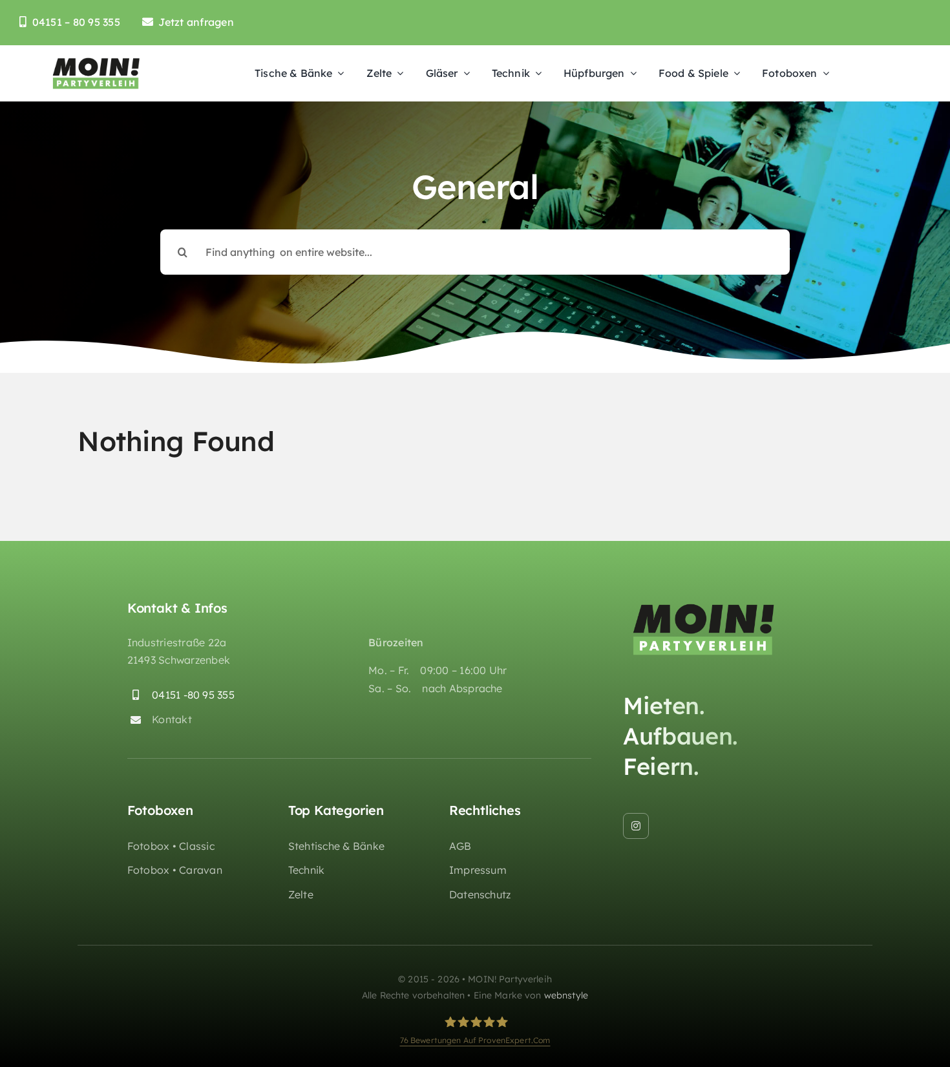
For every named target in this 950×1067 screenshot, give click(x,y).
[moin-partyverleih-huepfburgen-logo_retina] (96, 60)
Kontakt (172, 719)
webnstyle (566, 995)
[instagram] (636, 826)
